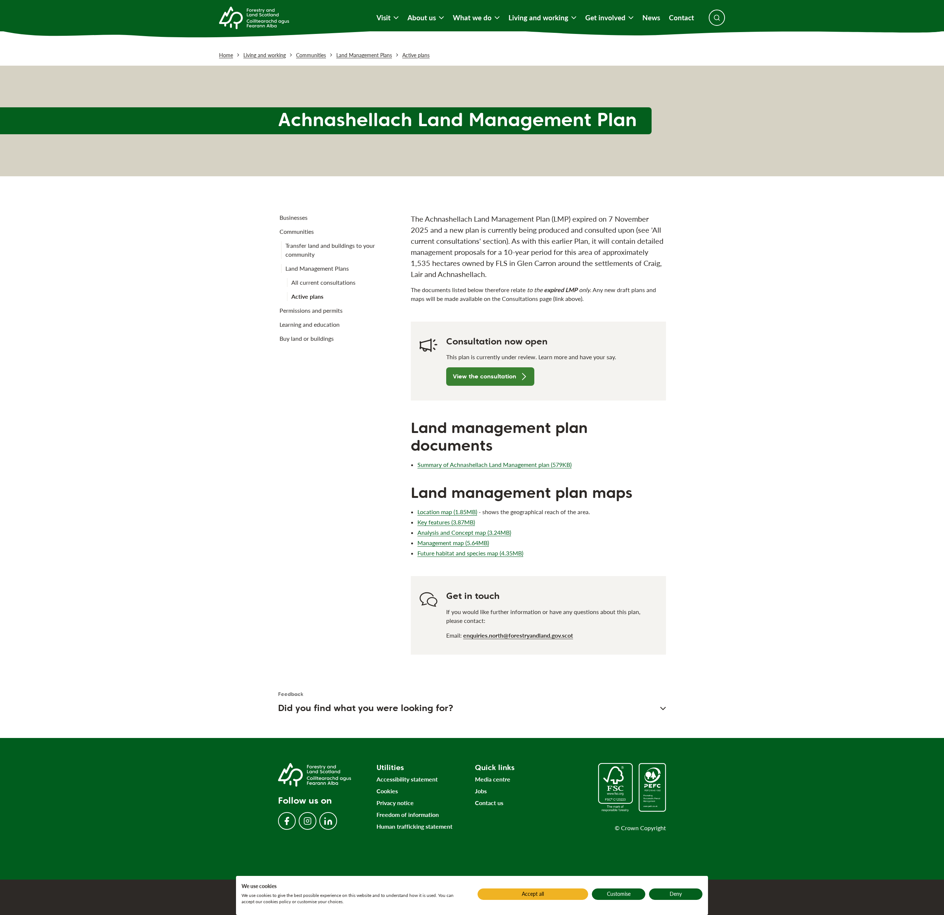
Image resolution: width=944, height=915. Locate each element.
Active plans (416, 55)
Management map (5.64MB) (453, 542)
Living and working (538, 18)
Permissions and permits (311, 310)
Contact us (489, 802)
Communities (311, 55)
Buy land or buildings (307, 338)
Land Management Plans (364, 55)
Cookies (387, 790)
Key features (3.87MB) (446, 522)
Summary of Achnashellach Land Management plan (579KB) (494, 464)
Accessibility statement (407, 779)
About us (421, 18)
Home (226, 55)
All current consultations (323, 282)
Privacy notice (395, 802)
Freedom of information (407, 814)
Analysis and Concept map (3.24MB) (464, 532)
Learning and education (310, 324)
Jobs (481, 790)
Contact (681, 18)
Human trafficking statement (414, 826)
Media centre (492, 779)
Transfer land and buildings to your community (330, 250)
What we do (472, 18)
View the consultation (484, 376)
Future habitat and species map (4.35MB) (470, 553)
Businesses (294, 217)
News (651, 18)
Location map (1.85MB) (447, 511)
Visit (383, 18)
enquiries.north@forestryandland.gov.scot (518, 635)
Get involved (605, 18)
